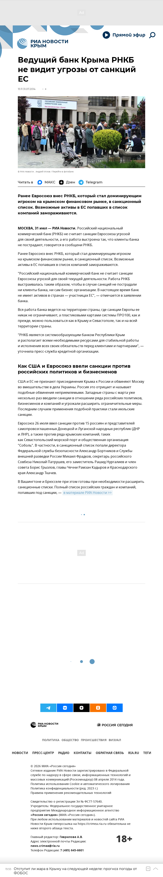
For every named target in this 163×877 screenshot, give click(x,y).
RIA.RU (133, 753)
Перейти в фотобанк (63, 171)
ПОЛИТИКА (50, 740)
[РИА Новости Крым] (42, 44)
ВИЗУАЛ (115, 740)
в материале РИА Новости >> (87, 492)
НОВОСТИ (20, 753)
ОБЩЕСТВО (70, 740)
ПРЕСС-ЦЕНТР (43, 753)
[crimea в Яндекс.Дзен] (81, 708)
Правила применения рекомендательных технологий (71, 793)
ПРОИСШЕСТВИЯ (94, 740)
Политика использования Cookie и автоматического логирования (80, 784)
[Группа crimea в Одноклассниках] (98, 708)
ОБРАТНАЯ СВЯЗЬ (110, 753)
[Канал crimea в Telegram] (48, 708)
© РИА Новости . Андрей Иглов (34, 171)
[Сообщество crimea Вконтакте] (65, 708)
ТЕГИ (147, 753)
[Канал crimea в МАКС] (115, 708)
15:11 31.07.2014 (26, 89)
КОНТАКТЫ (82, 753)
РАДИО (63, 753)
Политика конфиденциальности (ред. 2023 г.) (64, 788)
